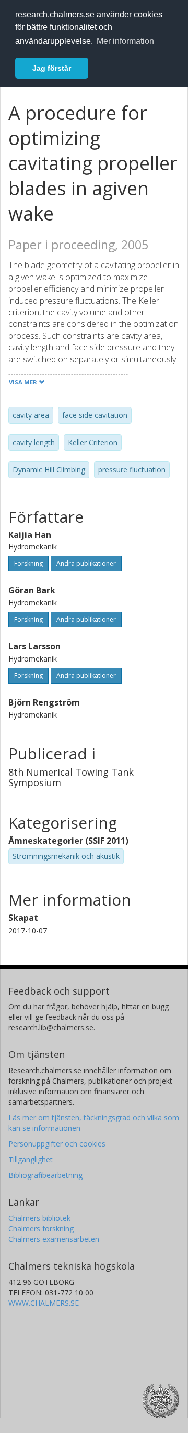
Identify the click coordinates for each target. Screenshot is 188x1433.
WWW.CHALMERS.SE (43, 1303)
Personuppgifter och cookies (56, 1144)
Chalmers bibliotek (39, 1218)
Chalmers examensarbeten (53, 1239)
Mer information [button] (125, 41)
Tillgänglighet (30, 1159)
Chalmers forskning (41, 1228)
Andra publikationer (86, 563)
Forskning (28, 563)
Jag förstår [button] (51, 68)
